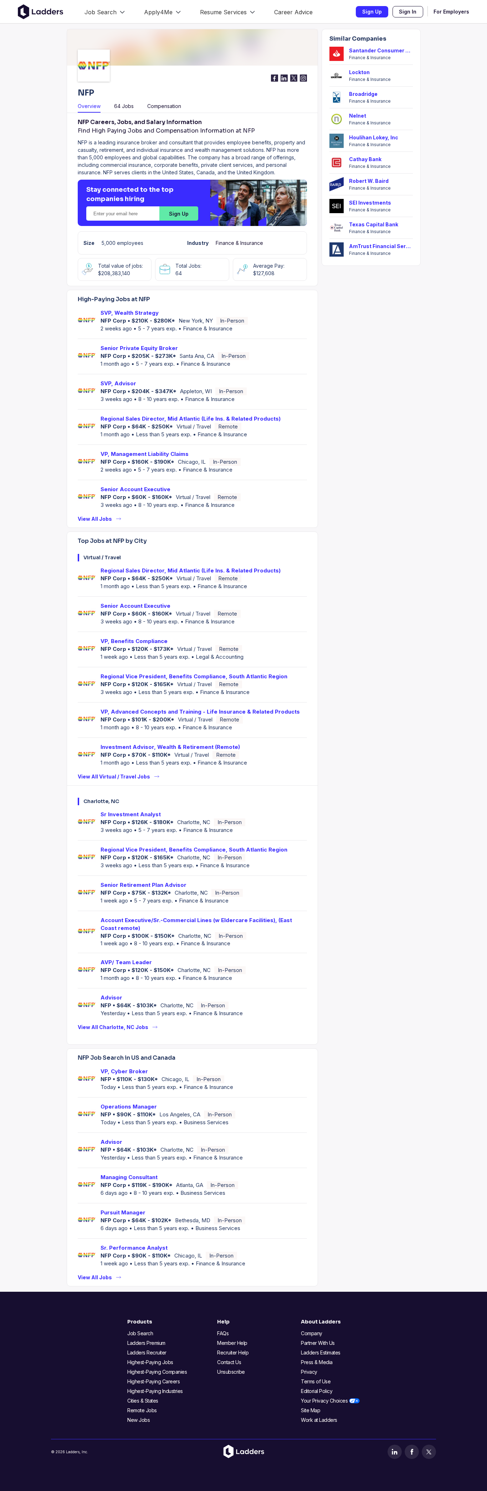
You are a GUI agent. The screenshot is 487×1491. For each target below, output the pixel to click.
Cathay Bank (365, 159)
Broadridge (363, 94)
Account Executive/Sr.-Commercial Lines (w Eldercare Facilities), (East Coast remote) (196, 924)
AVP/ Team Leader (126, 962)
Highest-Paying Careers (153, 1381)
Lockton (359, 72)
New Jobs (138, 1420)
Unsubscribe (231, 1372)
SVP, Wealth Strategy (130, 312)
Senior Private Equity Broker (139, 348)
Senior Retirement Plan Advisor (143, 884)
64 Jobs (124, 106)
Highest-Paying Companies (157, 1372)
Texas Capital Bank (373, 224)
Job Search (140, 1333)
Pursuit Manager (123, 1212)
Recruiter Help (232, 1352)
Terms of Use (315, 1381)
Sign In (407, 12)
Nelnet (357, 116)
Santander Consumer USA (381, 50)
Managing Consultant (129, 1177)
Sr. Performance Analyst (134, 1247)
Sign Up (372, 12)
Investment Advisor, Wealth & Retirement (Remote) (170, 747)
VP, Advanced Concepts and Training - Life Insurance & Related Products (200, 711)
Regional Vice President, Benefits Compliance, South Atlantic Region (194, 676)
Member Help (232, 1343)
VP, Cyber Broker (124, 1071)
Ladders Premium (146, 1343)
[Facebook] (412, 1452)
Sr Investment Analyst (131, 814)
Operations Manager (129, 1106)
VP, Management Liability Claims (145, 454)
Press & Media (317, 1362)
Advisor (111, 997)
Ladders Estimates (320, 1352)
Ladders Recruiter (146, 1352)
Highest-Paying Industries (155, 1391)
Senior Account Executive (135, 489)
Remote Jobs (142, 1410)
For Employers (451, 12)
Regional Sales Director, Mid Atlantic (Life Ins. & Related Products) (191, 418)
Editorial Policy (316, 1391)
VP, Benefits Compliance (134, 641)
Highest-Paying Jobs (150, 1362)
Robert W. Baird (369, 181)
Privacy (309, 1372)
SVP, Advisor (118, 383)
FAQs (223, 1333)
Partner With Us (318, 1343)
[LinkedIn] (395, 1452)
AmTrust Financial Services (381, 246)
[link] (104, 11)
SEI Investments (370, 203)
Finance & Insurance (239, 243)
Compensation (164, 106)
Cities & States (142, 1401)
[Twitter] (429, 1452)
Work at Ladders (319, 1420)
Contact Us (229, 1362)
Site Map (310, 1410)
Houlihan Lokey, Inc (373, 137)
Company (311, 1333)
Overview (89, 106)
